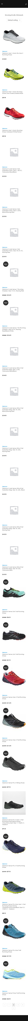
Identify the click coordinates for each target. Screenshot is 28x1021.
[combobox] (14, 20)
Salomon (4, 51)
